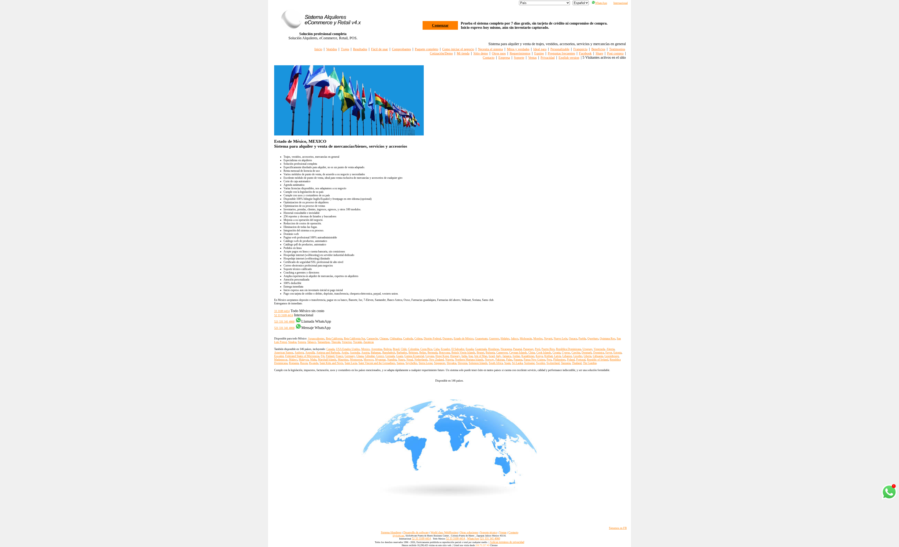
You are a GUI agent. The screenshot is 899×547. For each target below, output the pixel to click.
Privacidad (548, 57)
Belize (422, 352)
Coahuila (408, 338)
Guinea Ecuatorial (414, 356)
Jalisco (514, 338)
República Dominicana (568, 349)
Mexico (365, 349)
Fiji (322, 356)
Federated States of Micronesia (302, 356)
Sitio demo (480, 53)
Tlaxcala (335, 342)
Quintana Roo (607, 338)
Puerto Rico (548, 349)
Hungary (455, 356)
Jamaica (506, 356)
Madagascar (280, 359)
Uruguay (587, 349)
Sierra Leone (426, 363)
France (339, 356)
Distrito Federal (432, 338)
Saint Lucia (351, 363)
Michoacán (526, 338)
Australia (355, 352)
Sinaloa (292, 342)
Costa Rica (426, 349)
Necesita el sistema (490, 49)
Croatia (556, 352)
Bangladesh (388, 352)
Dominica (598, 352)
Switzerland (553, 363)
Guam (399, 356)
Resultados (360, 49)
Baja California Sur (354, 338)
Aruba (344, 352)
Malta (313, 359)
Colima (418, 338)
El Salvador (457, 349)
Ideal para (539, 49)
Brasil (396, 349)
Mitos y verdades (518, 49)
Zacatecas (368, 342)
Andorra (299, 352)
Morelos (538, 338)
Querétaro (592, 338)
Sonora (302, 342)
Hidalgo (505, 338)
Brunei (480, 352)
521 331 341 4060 (284, 321)
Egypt (608, 352)
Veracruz (347, 342)
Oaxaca (573, 338)
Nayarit (548, 338)
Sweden (540, 363)
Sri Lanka (517, 363)
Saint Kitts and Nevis (331, 363)
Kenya (539, 356)
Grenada (390, 356)
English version (569, 57)
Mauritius (343, 359)
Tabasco (311, 342)
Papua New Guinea (534, 359)
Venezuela (599, 349)
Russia (304, 363)
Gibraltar (370, 356)
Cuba (436, 349)
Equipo (539, 53)
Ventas (532, 57)
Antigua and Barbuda (328, 352)
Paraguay (528, 349)
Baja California (334, 338)
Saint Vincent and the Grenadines (376, 363)
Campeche (372, 338)
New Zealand (436, 359)
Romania (294, 363)
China (531, 352)
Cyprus (566, 352)
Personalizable (559, 49)
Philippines (559, 359)
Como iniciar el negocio (458, 49)
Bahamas (376, 352)
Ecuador (445, 349)
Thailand (577, 363)
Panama (518, 359)
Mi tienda (463, 53)
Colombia (413, 349)
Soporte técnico (488, 532)
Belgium (413, 352)
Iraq (470, 356)
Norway (489, 359)
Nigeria (449, 359)
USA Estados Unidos (348, 349)
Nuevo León (560, 338)
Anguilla (310, 352)
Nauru (401, 359)
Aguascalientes (316, 338)
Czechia (575, 352)
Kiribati (548, 356)
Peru (549, 359)
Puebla (582, 338)
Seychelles (411, 363)
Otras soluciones (469, 532)
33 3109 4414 (282, 311)
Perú (537, 349)
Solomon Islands (478, 363)
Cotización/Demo (441, 53)
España (470, 349)
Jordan (516, 356)
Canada (330, 349)
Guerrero (494, 338)
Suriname (529, 363)
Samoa (400, 363)
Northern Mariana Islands (469, 359)
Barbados (402, 352)
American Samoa (283, 352)
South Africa (496, 363)
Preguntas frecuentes (561, 53)
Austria (365, 352)
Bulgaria (490, 352)
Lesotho (577, 356)
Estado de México (464, 338)
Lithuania (598, 356)
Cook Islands (543, 352)
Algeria (610, 349)
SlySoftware (398, 535)
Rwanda (313, 363)
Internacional (620, 3)
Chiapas (383, 338)
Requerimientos (520, 53)
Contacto (488, 57)
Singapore (439, 363)
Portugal (581, 359)
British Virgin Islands (463, 352)
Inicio (318, 49)
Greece (380, 356)
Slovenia (462, 363)
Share (599, 53)
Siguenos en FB (618, 528)
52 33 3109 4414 (283, 315)
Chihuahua (396, 338)
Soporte (519, 57)
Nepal (409, 359)
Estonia (617, 352)
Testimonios (617, 49)
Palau (509, 359)
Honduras (493, 349)
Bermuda (432, 352)
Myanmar (380, 359)
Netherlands (421, 359)
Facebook (585, 53)
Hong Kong (442, 356)
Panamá (517, 349)
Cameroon (502, 352)
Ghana (360, 356)
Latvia (557, 356)
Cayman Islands (518, 352)
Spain (507, 363)
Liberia (587, 356)
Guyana (429, 356)
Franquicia (580, 49)
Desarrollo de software (416, 532)
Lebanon (567, 356)
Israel (492, 356)
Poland (571, 359)
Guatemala (481, 349)
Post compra (615, 53)
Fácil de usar (379, 49)
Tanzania (566, 363)
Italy (498, 356)
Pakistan (500, 359)
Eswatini (279, 356)
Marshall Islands (327, 359)
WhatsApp (601, 3)
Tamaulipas (323, 342)
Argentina (376, 349)
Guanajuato (481, 338)
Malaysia (304, 359)
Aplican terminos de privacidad (507, 542)
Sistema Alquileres (391, 532)
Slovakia (451, 363)
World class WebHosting (444, 532)
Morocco (369, 359)
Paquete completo (426, 49)
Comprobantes (401, 49)
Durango (447, 338)
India (464, 356)
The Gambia (590, 363)
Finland (330, 356)
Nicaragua (506, 349)
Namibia (392, 359)
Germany (350, 356)
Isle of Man (480, 356)
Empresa (504, 57)
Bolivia (387, 349)
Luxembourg (611, 356)
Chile (404, 349)
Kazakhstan (527, 356)
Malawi (293, 359)
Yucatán (357, 342)
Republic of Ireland (597, 359)
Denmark (587, 352)
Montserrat (356, 359)
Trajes (345, 49)
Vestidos (331, 49)
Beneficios (598, 49)
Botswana (444, 352)
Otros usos (499, 53)
